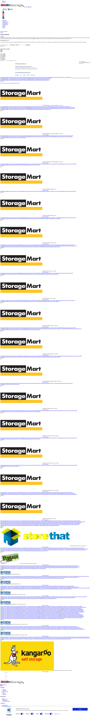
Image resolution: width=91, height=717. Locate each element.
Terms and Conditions (6, 701)
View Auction (46, 134)
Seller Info (4, 690)
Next (6, 679)
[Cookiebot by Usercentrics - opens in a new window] (9, 715)
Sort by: (80, 62)
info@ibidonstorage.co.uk (7, 706)
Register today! (4, 684)
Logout (6, 31)
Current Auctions (5, 691)
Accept (80, 709)
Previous (5, 672)
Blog (3, 698)
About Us (4, 25)
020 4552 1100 (5, 705)
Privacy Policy (5, 699)
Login (4, 1)
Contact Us (4, 24)
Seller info (4, 21)
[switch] (32, 714)
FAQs (4, 26)
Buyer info (4, 20)
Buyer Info (4, 689)
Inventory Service (5, 22)
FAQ (3, 692)
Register (4, 2)
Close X (4, 27)
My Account (2, 31)
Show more (57, 713)
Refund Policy (5, 700)
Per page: (80, 61)
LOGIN (30, 6)
